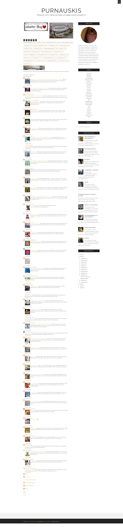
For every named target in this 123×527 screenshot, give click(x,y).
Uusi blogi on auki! (29, 318)
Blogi (24, 493)
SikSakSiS (27, 186)
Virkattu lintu (28, 231)
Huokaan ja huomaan (35, 223)
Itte (26, 308)
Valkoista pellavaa (29, 459)
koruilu (39, 42)
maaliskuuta (83, 275)
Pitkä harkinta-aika (29, 469)
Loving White (28, 195)
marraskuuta (84, 260)
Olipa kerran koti (29, 204)
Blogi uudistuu (28, 295)
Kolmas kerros (28, 418)
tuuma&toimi (28, 159)
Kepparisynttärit (34, 128)
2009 (81, 287)
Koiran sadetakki (89, 227)
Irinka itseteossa (29, 136)
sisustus (41, 45)
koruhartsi (41, 54)
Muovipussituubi (61, 24)
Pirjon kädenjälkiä (29, 94)
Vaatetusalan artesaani (35, 401)
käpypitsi (34, 51)
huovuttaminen (29, 54)
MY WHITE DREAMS (30, 240)
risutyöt (63, 60)
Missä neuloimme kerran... (31, 109)
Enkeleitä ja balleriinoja (35, 241)
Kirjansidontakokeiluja (35, 309)
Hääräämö (27, 78)
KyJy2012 (26, 48)
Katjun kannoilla (29, 285)
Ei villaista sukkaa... (34, 347)
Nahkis (32, 205)
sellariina (27, 118)
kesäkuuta (83, 269)
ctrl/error (27, 391)
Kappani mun (33, 187)
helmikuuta (83, 280)
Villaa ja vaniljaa (29, 485)
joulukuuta (83, 258)
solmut (26, 63)
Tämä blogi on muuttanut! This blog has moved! (40, 324)
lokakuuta (83, 262)
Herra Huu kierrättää (30, 479)
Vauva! (86, 182)
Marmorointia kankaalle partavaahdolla (38, 160)
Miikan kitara (28, 444)
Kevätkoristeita (33, 232)
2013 (81, 254)
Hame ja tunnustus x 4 (36, 24)
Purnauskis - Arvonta (91, 170)
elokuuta (83, 265)
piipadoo (27, 355)
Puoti (24, 495)
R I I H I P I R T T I (29, 222)
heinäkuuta (83, 267)
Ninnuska (27, 294)
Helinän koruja (29, 168)
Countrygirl (28, 299)
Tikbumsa (27, 400)
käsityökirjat (45, 51)
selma (26, 488)
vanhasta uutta (29, 45)
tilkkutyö (57, 51)
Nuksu (26, 474)
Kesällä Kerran (33, 277)
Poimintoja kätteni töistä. (31, 276)
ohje (25, 51)
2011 (81, 284)
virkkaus (63, 45)
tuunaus (36, 48)
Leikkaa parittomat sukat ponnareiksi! (38, 88)
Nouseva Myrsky (29, 317)
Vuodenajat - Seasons (35, 101)
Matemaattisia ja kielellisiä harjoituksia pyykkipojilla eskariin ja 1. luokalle (46, 79)
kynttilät (40, 60)
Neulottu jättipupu (91, 205)
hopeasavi (63, 54)
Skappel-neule (33, 178)
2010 (81, 286)
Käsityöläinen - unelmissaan (32, 100)
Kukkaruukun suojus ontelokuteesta (38, 338)
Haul (31, 437)
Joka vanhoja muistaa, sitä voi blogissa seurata (40, 137)
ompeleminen (28, 42)
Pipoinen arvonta (90, 149)
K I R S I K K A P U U (30, 323)
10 (38, 29)
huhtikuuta (83, 273)
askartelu (52, 45)
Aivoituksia (33, 419)
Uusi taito (32, 460)
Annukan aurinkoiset (30, 468)
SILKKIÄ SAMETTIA (30, 409)
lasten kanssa (47, 57)
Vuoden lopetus (33, 250)
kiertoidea (27, 87)
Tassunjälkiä (28, 213)
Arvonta (87, 159)
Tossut (86, 238)
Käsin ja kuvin (28, 332)
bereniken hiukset (29, 436)
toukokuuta (83, 271)
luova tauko (33, 356)
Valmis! (26, 146)
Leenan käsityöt (29, 145)
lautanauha (60, 57)
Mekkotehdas (28, 150)
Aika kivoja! (28, 337)
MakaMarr (27, 177)
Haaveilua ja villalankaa (31, 267)
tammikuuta (83, 282)
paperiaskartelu (52, 42)
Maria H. (27, 373)
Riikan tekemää (29, 427)
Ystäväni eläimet (34, 286)
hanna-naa (27, 477)
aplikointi (52, 54)
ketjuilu (26, 57)
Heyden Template (34, 521)
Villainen (27, 258)
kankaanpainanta (49, 48)
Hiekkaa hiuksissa (34, 110)
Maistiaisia (27, 446)
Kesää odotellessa (34, 214)
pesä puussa (28, 346)
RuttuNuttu (28, 450)
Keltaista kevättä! (34, 365)
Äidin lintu (28, 364)
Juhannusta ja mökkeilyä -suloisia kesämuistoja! (40, 196)
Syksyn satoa (28, 333)
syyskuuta (83, 264)
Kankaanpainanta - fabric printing (37, 300)
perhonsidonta (52, 60)
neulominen (65, 42)
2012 (81, 256)
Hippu (26, 249)
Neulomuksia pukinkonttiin (36, 268)
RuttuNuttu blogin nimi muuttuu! (37, 451)
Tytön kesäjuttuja (34, 383)
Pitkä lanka (28, 382)
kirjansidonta (28, 60)
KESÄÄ (32, 410)
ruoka (62, 48)
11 (63, 36)
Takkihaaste (33, 152)
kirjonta (36, 57)
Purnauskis (61, 10)
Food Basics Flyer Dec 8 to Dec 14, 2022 (33, 96)
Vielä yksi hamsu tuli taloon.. (36, 374)
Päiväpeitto (32, 428)
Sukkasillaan (28, 127)
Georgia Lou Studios (47, 521)
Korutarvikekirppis (30, 482)
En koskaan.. (33, 392)
